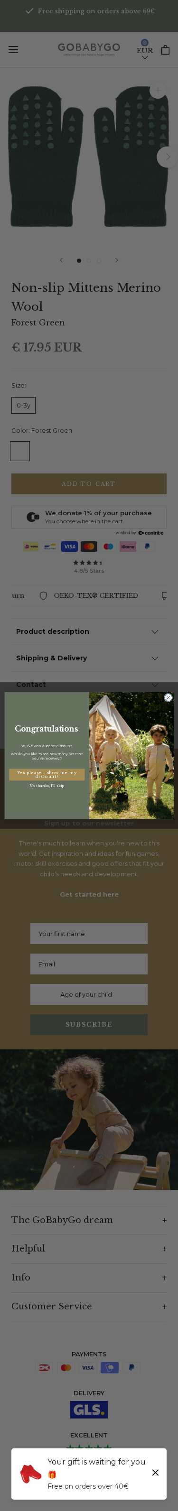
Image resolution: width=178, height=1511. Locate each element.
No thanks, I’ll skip (46, 786)
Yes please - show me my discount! (46, 774)
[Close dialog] (168, 697)
